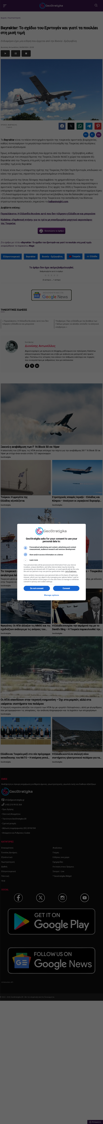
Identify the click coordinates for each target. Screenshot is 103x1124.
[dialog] (51, 562)
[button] (51, 560)
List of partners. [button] (71, 571)
